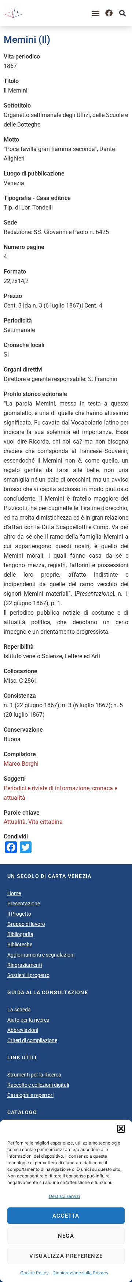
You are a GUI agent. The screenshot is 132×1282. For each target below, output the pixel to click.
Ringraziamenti (24, 965)
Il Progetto (19, 914)
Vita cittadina (45, 821)
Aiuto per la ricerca (28, 1020)
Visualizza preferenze (66, 1256)
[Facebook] (109, 13)
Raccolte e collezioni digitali (38, 1085)
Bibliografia (20, 934)
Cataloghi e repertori (30, 1095)
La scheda (19, 1010)
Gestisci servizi (64, 1196)
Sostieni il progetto (28, 975)
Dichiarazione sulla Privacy (80, 1272)
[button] (121, 1128)
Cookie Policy (34, 1272)
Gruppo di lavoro (26, 924)
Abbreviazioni (22, 1030)
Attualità (15, 821)
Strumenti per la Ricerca (34, 1075)
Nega (66, 1236)
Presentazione (23, 903)
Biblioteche (19, 944)
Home (14, 893)
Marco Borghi (21, 763)
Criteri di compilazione (32, 1040)
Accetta (65, 1216)
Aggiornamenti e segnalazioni (40, 955)
